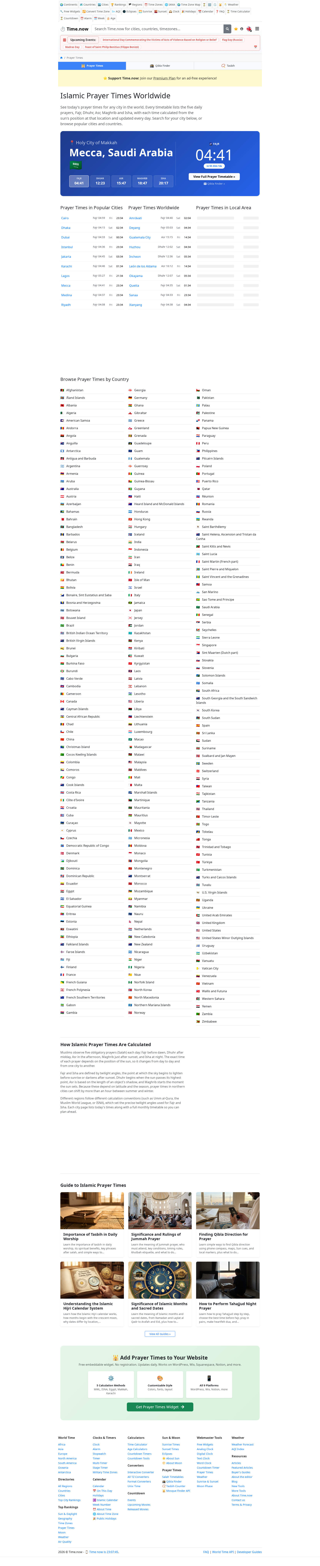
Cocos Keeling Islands (78, 754)
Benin (67, 565)
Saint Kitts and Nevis (213, 546)
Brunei (68, 648)
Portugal (205, 474)
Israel (135, 587)
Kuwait (136, 656)
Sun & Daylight (67, 1514)
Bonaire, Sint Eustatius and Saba (85, 595)
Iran (134, 557)
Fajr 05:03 (167, 227)
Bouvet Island (72, 618)
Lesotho (137, 694)
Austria (68, 496)
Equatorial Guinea (75, 906)
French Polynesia (75, 990)
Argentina (70, 466)
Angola (68, 436)
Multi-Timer (100, 1463)
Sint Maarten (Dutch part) (217, 653)
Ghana (136, 405)
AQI (116, 11)
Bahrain (68, 519)
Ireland (136, 572)
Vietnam (205, 983)
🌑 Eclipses (129, 11)
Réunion (205, 496)
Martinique (139, 800)
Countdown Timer (208, 1467)
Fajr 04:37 (99, 295)
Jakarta (66, 257)
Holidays (188, 11)
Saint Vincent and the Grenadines (222, 577)
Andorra (69, 428)
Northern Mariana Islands (149, 1005)
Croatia (68, 808)
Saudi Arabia (208, 607)
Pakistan (205, 398)
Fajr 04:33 (99, 237)
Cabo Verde (71, 679)
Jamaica (136, 603)
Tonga (203, 839)
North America (67, 1458)
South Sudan (208, 718)
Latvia (135, 679)
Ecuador (69, 883)
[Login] (241, 28)
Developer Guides (249, 1552)
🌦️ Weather (231, 4)
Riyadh (66, 305)
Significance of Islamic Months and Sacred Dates (159, 1306)
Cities (61, 1495)
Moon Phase (205, 1486)
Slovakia (205, 660)
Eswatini (69, 929)
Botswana (70, 610)
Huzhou (134, 247)
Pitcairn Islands (210, 458)
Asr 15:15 (167, 237)
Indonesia (138, 549)
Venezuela (206, 976)
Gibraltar (137, 413)
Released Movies (138, 1509)
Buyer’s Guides (241, 1472)
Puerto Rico (207, 481)
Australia (69, 489)
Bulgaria (69, 656)
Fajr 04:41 (99, 285)
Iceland (136, 534)
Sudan (203, 741)
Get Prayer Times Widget (157, 1406)
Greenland (138, 428)
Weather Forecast (243, 1444)
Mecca (65, 285)
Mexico (136, 830)
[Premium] (236, 29)
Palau (203, 405)
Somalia (204, 683)
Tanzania (205, 801)
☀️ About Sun (170, 1458)
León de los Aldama (142, 266)
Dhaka (65, 228)
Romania (205, 504)
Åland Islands (72, 398)
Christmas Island (75, 747)
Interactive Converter (141, 1472)
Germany (137, 398)
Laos (134, 671)
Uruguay (205, 946)
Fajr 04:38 (167, 304)
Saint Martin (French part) (217, 562)
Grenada (137, 436)
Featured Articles (242, 1467)
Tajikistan (205, 794)
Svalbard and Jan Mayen (216, 756)
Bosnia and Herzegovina (80, 603)
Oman (203, 390)
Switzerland (207, 771)
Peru (202, 443)
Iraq (134, 565)
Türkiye (204, 862)
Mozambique (140, 891)
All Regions (65, 1486)
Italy (134, 595)
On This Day (102, 1490)
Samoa (204, 584)
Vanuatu (205, 961)
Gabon (68, 1005)
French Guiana (73, 982)
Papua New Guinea (212, 428)
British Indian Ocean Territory (84, 633)
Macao (136, 739)
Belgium (69, 549)
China (67, 739)
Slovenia (205, 668)
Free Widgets (205, 1444)
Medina (66, 295)
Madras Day (72, 47)
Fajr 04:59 (99, 218)
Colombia (70, 762)
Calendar (205, 11)
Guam (135, 451)
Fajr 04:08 (99, 304)
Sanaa (133, 295)
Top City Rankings (69, 1500)
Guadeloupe (139, 443)
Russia (203, 512)
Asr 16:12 (167, 266)
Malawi (136, 754)
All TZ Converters (138, 1477)
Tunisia (204, 854)
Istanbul (67, 247)
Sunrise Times (171, 1444)
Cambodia (70, 686)
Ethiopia (69, 937)
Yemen (203, 1006)
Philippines (206, 451)
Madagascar (140, 747)
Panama (205, 420)
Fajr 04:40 (167, 218)
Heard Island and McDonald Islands (156, 504)
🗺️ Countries (88, 4)
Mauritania (139, 808)
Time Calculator (137, 1444)
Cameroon (70, 694)
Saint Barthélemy (211, 527)
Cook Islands (72, 785)
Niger (135, 959)
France (68, 975)
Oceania (63, 1467)
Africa (61, 1444)
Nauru (135, 914)
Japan (135, 610)
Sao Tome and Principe (215, 599)
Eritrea (68, 914)
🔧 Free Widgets (70, 11)
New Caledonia (141, 937)
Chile (66, 732)
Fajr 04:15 (99, 227)
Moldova (137, 846)
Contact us (238, 1500)
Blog (234, 1481)
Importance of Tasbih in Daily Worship (90, 1236)
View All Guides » (160, 1334)
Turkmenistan (208, 870)
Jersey (135, 618)
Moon (62, 1532)
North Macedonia (143, 997)
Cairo (65, 218)
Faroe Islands (72, 952)
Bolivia (67, 587)
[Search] (227, 28)
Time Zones (153, 4)
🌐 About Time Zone (105, 1514)
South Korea (207, 710)
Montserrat (139, 876)
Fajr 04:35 (167, 285)
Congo (68, 777)
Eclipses (167, 1453)
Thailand (205, 809)
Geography (65, 1518)
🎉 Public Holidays (104, 1518)
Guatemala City (140, 237)
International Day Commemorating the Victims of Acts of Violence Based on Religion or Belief (159, 39)
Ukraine (204, 908)
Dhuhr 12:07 (165, 275)
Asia (60, 1449)
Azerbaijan (70, 504)
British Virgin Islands (77, 641)
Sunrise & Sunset (207, 1481)
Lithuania (137, 724)
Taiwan (204, 786)
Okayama (136, 276)
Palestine (205, 413)
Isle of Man (139, 580)
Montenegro (140, 868)
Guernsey (138, 466)
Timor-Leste (207, 816)
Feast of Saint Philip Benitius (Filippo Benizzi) (112, 47)
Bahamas (69, 512)
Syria (202, 779)
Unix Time (134, 1486)
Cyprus (68, 830)
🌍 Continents (68, 4)
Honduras (138, 512)
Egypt (67, 891)
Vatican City (207, 968)
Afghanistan (71, 390)
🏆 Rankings (118, 4)
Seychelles (206, 630)
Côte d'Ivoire (72, 800)
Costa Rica (70, 792)
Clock (174, 11)
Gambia (68, 1013)
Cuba (67, 815)
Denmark (69, 853)
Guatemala (139, 458)
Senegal (204, 615)
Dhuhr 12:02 (165, 246)
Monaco (137, 853)
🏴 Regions (135, 4)
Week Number (102, 1504)
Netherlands (140, 929)
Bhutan (68, 580)
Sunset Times (170, 1449)
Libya (134, 709)
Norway (136, 1013)
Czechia (68, 838)
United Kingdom (210, 923)
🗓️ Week (99, 18)
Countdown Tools (139, 1458)
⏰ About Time (102, 1509)
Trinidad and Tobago (213, 847)
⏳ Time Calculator (238, 11)
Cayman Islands (74, 709)
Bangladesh (71, 527)
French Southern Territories (82, 997)
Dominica (70, 868)
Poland (204, 466)
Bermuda (69, 572)
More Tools (239, 1490)
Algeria (68, 413)
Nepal (135, 921)
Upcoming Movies (139, 1504)
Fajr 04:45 (99, 256)
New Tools (238, 1486)
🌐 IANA (170, 4)
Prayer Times (66, 1528)
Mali (134, 777)
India (134, 542)
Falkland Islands (74, 944)
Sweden (204, 763)
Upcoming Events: (83, 40)
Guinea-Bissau (141, 481)
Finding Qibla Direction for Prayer (223, 1236)
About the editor (242, 1477)
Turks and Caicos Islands (216, 877)
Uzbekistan (207, 953)
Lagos (65, 276)
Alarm (86, 18)
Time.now (74, 29)
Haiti (134, 496)
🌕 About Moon (172, 1463)
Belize (67, 557)
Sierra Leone (208, 637)
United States (208, 930)
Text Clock (203, 1458)
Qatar (203, 489)
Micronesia (139, 838)
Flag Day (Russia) (232, 39)
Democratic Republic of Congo (84, 846)
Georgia (137, 390)
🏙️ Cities (103, 4)
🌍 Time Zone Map (188, 4)
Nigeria (136, 967)
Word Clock (204, 1463)
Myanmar (138, 899)
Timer (96, 1458)
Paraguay (205, 436)
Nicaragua (138, 952)
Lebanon (137, 686)
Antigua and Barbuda (78, 458)
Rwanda (204, 519)
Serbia (203, 622)
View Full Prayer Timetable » (214, 177)
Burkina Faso (72, 663)
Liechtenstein (140, 716)
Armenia (69, 474)
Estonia (68, 921)
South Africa (207, 691)
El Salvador (71, 899)
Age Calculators (137, 1449)
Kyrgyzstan (139, 663)
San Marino (207, 592)
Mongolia (138, 861)
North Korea (140, 990)
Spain (203, 725)
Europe (62, 1453)
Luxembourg (140, 732)
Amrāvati (135, 218)
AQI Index (238, 1449)
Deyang (134, 228)
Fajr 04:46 (99, 266)
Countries (64, 1490)
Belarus (68, 542)
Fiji (65, 959)
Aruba (67, 481)
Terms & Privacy (242, 1504)
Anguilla (69, 443)
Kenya (135, 641)
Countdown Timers (139, 1453)
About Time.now (242, 1495)
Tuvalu (203, 885)
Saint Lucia (206, 554)
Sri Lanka (205, 733)
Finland (68, 967)
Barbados (70, 534)
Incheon (135, 257)
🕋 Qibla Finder (172, 1481)
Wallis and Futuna (211, 991)
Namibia (137, 906)
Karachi (66, 266)
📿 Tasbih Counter (173, 1486)
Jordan (136, 625)
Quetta (134, 285)
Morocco (137, 883)
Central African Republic (80, 716)
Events (132, 1500)
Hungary (137, 527)
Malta (135, 785)
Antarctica (70, 451)
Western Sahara (210, 999)
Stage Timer (100, 1467)
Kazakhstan (139, 633)
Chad (67, 724)
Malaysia (137, 762)
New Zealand (140, 944)
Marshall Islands (142, 792)
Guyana (136, 489)
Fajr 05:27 (99, 275)
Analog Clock (205, 1449)
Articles (236, 1463)
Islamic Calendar (105, 1500)
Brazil (67, 625)
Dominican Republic (77, 876)
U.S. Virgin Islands (211, 892)
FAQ (220, 11)
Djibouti (68, 861)
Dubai (65, 237)
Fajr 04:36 (99, 246)
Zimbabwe (206, 1021)
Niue (134, 975)
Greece (136, 420)
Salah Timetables (173, 1477)
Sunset (160, 11)
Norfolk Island (141, 982)
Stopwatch (99, 1453)
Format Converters (139, 1481)
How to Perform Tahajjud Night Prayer (227, 1306)
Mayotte (137, 823)
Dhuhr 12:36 (165, 256)
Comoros (69, 770)
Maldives (137, 770)
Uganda (204, 900)
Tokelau (204, 832)
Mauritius (138, 815)
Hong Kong (139, 519)
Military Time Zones (105, 1472)
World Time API (223, 1552)
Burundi (69, 671)
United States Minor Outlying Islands (225, 938)
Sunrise (145, 11)
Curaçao (69, 823)
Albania (68, 405)
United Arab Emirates (214, 915)
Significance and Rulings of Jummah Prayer (156, 1236)
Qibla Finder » (216, 183)
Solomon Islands (210, 675)
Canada (68, 701)
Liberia (136, 701)
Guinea (136, 474)
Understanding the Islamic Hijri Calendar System (88, 1306)
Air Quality (64, 1541)
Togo (202, 824)
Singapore (206, 645)
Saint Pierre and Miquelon (217, 569)
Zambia (204, 1014)
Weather (63, 1537)
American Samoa (75, 420)
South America (67, 1463)
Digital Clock (205, 1453)
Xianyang (135, 305)
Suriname (206, 748)
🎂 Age (111, 18)
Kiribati (136, 648)
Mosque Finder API (176, 1490)
